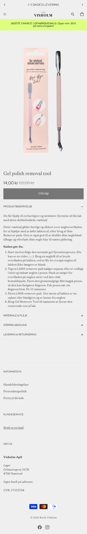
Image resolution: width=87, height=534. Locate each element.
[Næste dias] (82, 4)
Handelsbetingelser (16, 384)
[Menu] (5, 14)
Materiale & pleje (15, 315)
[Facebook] (39, 527)
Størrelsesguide (15, 325)
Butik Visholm (48, 517)
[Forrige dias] (4, 4)
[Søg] (72, 14)
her (31, 256)
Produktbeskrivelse (17, 206)
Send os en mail (13, 427)
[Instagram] (47, 527)
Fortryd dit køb (13, 398)
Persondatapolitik (15, 391)
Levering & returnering (19, 334)
